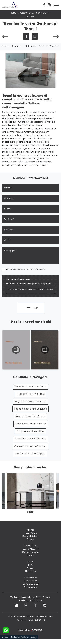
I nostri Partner (30, 533)
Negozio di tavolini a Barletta (30, 386)
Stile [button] (41, 46)
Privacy (4, 637)
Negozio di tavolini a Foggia (31, 416)
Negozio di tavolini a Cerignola (30, 409)
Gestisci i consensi (29, 637)
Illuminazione (30, 578)
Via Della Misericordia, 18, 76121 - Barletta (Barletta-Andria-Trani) (30, 599)
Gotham (30, 16)
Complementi (42, 13)
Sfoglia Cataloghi (30, 536)
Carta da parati (30, 584)
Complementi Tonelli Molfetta (30, 439)
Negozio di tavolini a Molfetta (30, 401)
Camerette (30, 571)
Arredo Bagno (30, 587)
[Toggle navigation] (56, 5)
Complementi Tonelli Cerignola (30, 446)
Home (13, 13)
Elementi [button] (16, 46)
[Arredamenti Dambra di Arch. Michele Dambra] (10, 5)
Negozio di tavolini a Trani (30, 394)
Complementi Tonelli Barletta (30, 424)
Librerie (30, 555)
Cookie (13, 637)
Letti (30, 565)
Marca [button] (5, 46)
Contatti (31, 539)
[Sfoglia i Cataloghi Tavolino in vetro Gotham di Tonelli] (35, 36)
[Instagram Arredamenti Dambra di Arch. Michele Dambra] (50, 5)
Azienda (31, 530)
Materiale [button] (30, 46)
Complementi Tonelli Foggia (30, 453)
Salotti (30, 562)
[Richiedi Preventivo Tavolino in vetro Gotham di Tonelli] (26, 36)
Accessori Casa (26, 13)
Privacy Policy (39, 269)
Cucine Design (30, 546)
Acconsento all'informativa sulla (25, 269)
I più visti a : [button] (53, 46)
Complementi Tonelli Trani (30, 431)
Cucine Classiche (30, 552)
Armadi (30, 568)
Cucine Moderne (31, 549)
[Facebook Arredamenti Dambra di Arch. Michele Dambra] (45, 5)
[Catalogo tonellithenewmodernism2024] (16, 350)
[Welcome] (5, 37)
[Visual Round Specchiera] (56, 37)
